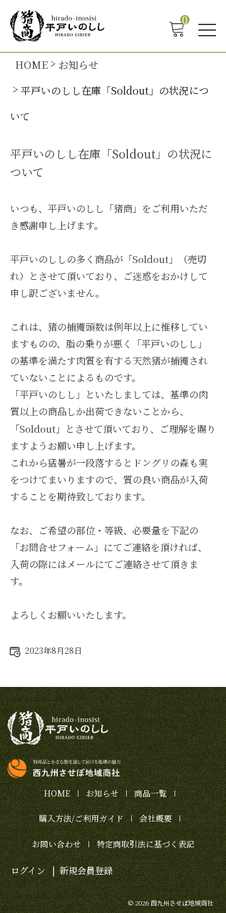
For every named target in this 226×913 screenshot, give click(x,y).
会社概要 (155, 818)
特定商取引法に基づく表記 (146, 844)
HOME (31, 65)
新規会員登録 (86, 870)
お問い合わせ (56, 844)
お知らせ (78, 65)
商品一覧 (150, 793)
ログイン (28, 870)
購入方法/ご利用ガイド (81, 818)
